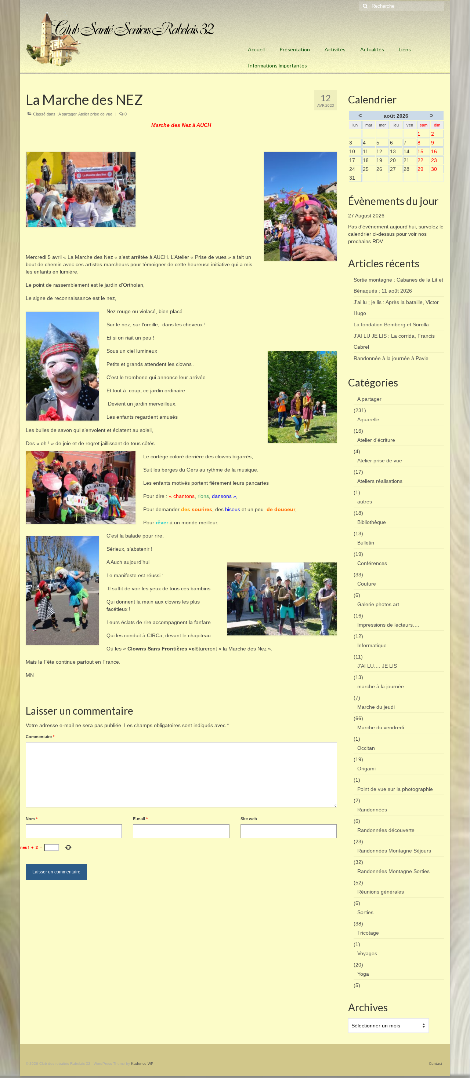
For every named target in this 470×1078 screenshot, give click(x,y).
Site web (249, 819)
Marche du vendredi (380, 727)
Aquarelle (368, 419)
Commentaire (40, 736)
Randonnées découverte (386, 830)
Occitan (366, 748)
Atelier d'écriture (376, 440)
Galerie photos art (378, 604)
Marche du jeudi (376, 707)
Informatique (372, 645)
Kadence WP (142, 1064)
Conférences (372, 563)
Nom (31, 819)
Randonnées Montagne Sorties (393, 871)
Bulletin (365, 543)
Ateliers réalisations (379, 481)
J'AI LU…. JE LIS (377, 666)
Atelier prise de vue (95, 114)
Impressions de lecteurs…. (388, 625)
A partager (67, 114)
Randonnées (372, 810)
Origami (366, 768)
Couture (366, 584)
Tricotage (368, 933)
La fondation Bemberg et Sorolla (391, 324)
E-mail (140, 819)
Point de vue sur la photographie (395, 789)
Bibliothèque (371, 522)
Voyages (367, 953)
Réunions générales (380, 892)
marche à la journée (380, 686)
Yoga (363, 974)
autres (364, 502)
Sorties (365, 912)
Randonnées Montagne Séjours (394, 851)
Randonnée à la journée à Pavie (391, 358)
